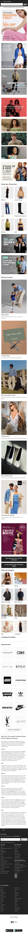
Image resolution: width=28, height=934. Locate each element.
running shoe (12, 790)
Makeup (2, 890)
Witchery (2, 906)
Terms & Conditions (4, 860)
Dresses (16, 904)
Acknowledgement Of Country (6, 848)
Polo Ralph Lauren (18, 898)
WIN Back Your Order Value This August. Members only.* (14, 7)
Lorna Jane (17, 887)
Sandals (16, 901)
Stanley (2, 901)
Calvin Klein (17, 893)
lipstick (16, 779)
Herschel (2, 909)
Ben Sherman (3, 892)
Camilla (2, 895)
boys (12, 815)
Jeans (16, 906)
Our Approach (17, 862)
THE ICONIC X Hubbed (5, 871)
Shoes (2, 898)
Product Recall (17, 857)
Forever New (3, 904)
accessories (8, 752)
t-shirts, (13, 769)
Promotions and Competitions (6, 857)
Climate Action (17, 871)
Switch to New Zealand (19, 859)
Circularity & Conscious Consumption (19, 868)
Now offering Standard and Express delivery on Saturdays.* (14, 7)
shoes (2, 752)
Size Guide (17, 851)
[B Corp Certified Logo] (21, 876)
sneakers (20, 769)
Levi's (2, 887)
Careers (2, 856)
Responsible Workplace (19, 864)
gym (9, 789)
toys (24, 817)
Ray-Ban (16, 895)
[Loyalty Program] (25, 4)
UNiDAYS (2, 868)
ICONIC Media (3, 851)
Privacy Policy (3, 862)
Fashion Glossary (18, 854)
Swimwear (16, 892)
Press (2, 854)
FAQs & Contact (18, 846)
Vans (1, 903)
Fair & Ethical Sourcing (19, 870)
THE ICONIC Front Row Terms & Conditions (6, 865)
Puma (16, 896)
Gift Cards (16, 853)
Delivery (16, 848)
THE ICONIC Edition (4, 873)
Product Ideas (17, 856)
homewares (18, 799)
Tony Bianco (17, 909)
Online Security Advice (5, 866)
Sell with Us (3, 853)
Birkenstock (3, 893)
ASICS (16, 903)
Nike (15, 890)
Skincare (8, 780)
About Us (2, 846)
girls (8, 815)
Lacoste (2, 910)
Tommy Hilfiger (17, 907)
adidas (2, 889)
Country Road (3, 896)
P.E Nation (16, 910)
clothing (23, 742)
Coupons (2, 859)
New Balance (17, 889)
